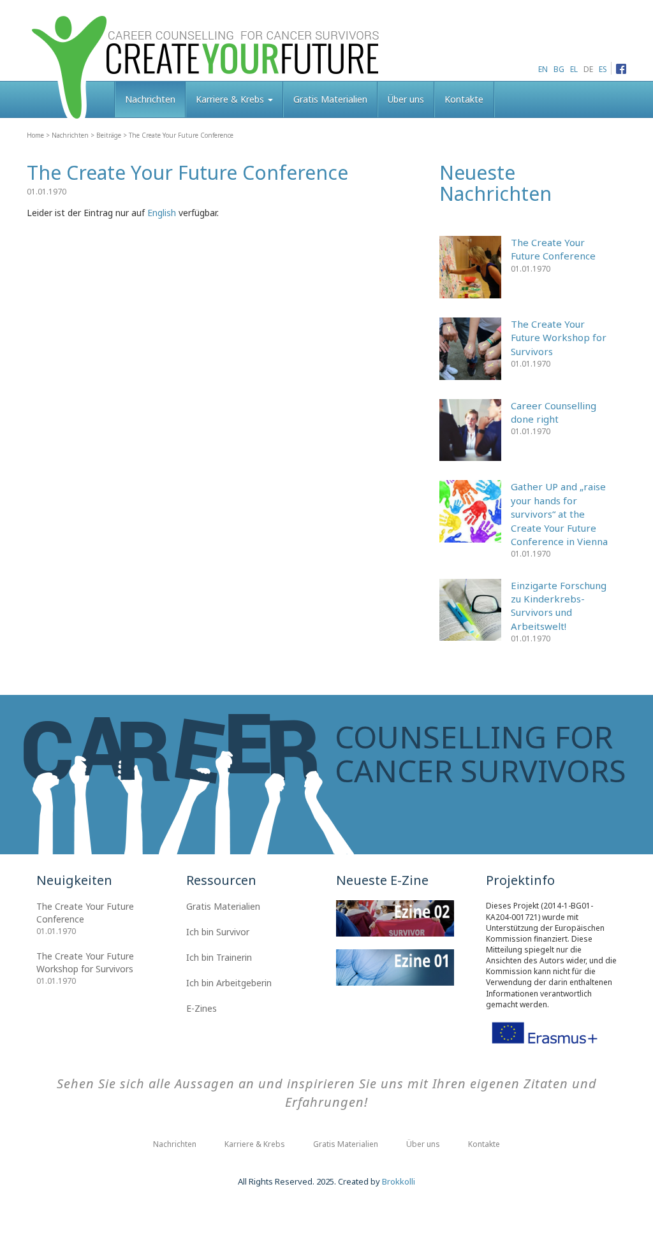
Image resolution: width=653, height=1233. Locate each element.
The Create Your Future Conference (553, 249)
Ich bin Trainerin (219, 957)
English (161, 213)
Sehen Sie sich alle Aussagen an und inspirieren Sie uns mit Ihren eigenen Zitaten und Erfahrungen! (327, 1093)
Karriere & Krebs (231, 99)
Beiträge (108, 135)
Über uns (406, 99)
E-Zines (201, 1008)
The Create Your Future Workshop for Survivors (558, 337)
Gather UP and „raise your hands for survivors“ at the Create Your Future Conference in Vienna (559, 514)
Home (35, 135)
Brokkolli (398, 1181)
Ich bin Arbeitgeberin (229, 983)
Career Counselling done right (553, 412)
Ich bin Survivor (217, 932)
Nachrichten (150, 99)
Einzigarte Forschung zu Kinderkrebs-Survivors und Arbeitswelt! (558, 605)
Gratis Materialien (330, 99)
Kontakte (463, 99)
